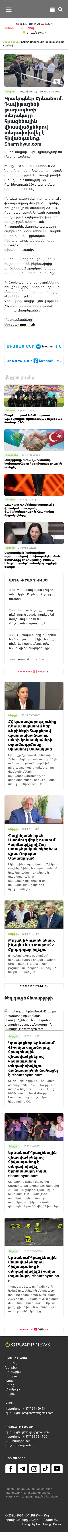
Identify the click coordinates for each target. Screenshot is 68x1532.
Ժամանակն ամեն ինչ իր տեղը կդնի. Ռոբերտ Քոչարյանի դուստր (33, 594)
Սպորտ (10, 410)
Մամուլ (10, 1363)
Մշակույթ (12, 1389)
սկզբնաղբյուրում (19, 324)
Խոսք (9, 1380)
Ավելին (10, 1393)
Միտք (9, 1385)
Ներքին (10, 547)
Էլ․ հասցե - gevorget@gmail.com (27, 1432)
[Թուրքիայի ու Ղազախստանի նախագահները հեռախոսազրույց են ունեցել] (34, 440)
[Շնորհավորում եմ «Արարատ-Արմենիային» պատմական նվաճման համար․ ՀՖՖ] (34, 395)
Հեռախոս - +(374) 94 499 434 (25, 1408)
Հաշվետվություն (18, 1445)
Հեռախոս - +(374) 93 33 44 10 (26, 1436)
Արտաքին (11, 455)
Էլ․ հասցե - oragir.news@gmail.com (29, 1413)
